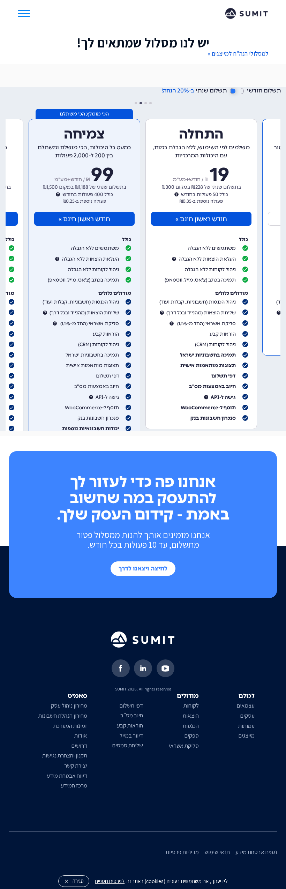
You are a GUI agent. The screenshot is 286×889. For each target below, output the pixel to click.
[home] (246, 13)
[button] (24, 13)
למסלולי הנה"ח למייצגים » (238, 54)
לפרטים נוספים (110, 880)
